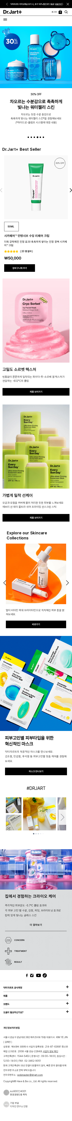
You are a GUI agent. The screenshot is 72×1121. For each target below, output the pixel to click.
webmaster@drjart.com (30, 1075)
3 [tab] (34, 137)
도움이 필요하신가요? (13, 1012)
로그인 (54, 12)
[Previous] (7, 4)
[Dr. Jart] (12, 12)
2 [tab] (31, 137)
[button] (68, 4)
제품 (5, 996)
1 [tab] (28, 137)
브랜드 (6, 1004)
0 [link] (60, 12)
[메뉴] (5, 19)
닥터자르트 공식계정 (12, 987)
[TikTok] (42, 975)
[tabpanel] (36, 79)
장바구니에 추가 (19, 268)
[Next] (63, 4)
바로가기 (58, 4)
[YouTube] (37, 975)
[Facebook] (27, 975)
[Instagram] (32, 975)
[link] (36, 187)
